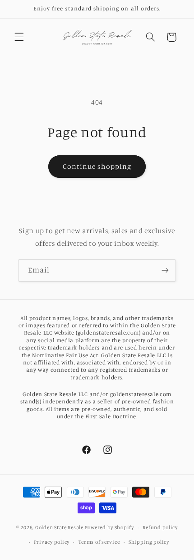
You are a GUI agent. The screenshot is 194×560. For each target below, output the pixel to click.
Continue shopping (97, 166)
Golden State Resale (59, 527)
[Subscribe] (165, 270)
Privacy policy (51, 542)
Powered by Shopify (109, 527)
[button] (19, 37)
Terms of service (99, 542)
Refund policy (160, 527)
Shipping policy (149, 542)
